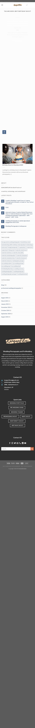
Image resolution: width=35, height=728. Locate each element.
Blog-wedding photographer (11, 466)
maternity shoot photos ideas (8, 258)
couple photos (22, 247)
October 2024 (5, 310)
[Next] (6, 124)
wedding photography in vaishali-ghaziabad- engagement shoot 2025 (17, 221)
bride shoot (4, 247)
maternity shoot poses (21, 258)
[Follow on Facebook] (10, 443)
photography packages (18, 260)
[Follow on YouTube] (25, 443)
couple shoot (4, 250)
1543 (6, 207)
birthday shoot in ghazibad (19, 244)
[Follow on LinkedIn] (23, 443)
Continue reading (17, 41)
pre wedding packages (18, 263)
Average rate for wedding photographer (11, 242)
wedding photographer (7, 271)
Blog (2, 285)
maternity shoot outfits (18, 252)
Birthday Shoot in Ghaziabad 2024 (12, 165)
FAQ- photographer (26, 466)
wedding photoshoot (22, 274)
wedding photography (19, 271)
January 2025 (5, 304)
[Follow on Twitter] (15, 443)
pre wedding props (6, 266)
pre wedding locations (7, 263)
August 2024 (4, 317)
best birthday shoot (25, 242)
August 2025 (4, 297)
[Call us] (20, 443)
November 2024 (5, 307)
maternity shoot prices (7, 260)
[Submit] (32, 448)
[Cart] (27, 5)
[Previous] (1, 124)
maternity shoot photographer (8, 255)
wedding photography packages (9, 274)
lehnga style (11, 250)
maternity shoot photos (22, 255)
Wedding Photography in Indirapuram (15, 226)
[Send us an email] (17, 443)
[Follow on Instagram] (12, 443)
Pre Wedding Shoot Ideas (7, 268)
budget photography (13, 247)
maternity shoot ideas (7, 252)
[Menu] (2, 5)
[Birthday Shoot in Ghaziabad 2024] (17, 154)
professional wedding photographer (11, 288)
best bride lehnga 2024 (7, 244)
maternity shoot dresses (21, 250)
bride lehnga (30, 244)
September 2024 (6, 313)
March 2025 (4, 301)
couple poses (30, 247)
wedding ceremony (19, 268)
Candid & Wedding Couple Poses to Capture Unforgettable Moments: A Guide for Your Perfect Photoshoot (17, 23)
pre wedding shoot (16, 266)
